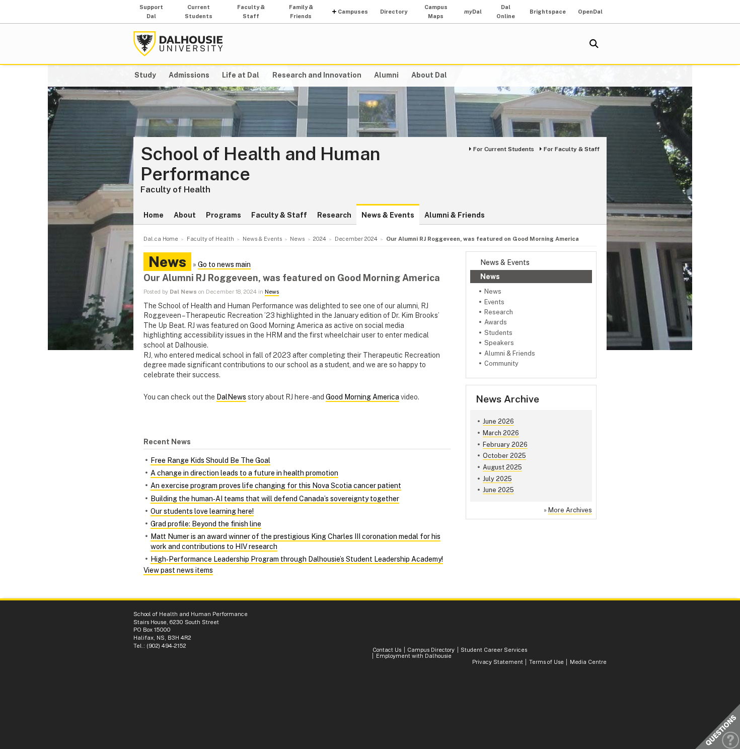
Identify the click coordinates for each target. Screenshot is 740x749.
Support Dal (151, 11)
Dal (473, 12)
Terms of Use (546, 661)
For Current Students (503, 149)
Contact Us (387, 649)
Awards (495, 322)
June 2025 (498, 490)
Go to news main (224, 264)
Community (501, 363)
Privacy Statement (497, 661)
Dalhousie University (178, 43)
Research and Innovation (316, 75)
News (490, 277)
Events (494, 302)
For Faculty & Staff (572, 149)
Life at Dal (240, 75)
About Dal (429, 75)
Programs (223, 215)
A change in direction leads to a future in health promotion (244, 473)
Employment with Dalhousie (414, 655)
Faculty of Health (175, 189)
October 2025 (504, 455)
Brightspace (548, 12)
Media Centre (588, 661)
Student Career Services (494, 649)
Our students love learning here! (202, 511)
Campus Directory (431, 649)
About (185, 215)
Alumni (386, 75)
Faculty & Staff (251, 11)
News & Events (387, 215)
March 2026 (501, 433)
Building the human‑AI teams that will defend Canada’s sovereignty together (275, 499)
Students (498, 332)
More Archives (570, 510)
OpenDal (590, 12)
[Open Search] (594, 43)
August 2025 (502, 467)
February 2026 (505, 444)
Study (145, 75)
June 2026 (498, 421)
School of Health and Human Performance (260, 164)
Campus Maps (436, 11)
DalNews (231, 397)
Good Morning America (362, 397)
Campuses (353, 12)
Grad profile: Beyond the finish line (206, 524)
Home (153, 215)
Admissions (189, 75)
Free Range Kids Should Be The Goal (210, 460)
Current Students (198, 11)
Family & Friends (301, 11)
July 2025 (497, 479)
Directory (393, 12)
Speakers (499, 343)
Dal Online (505, 11)
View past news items (178, 570)
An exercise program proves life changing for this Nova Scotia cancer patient (276, 486)
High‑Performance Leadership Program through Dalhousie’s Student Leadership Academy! (297, 559)
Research (334, 215)
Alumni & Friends (454, 215)
